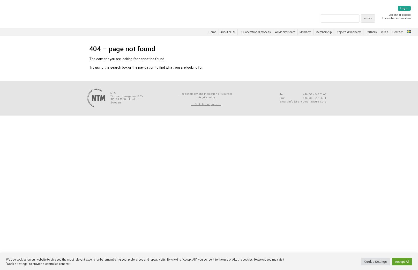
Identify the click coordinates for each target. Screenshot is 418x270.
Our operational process (255, 32)
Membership (324, 32)
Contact (397, 32)
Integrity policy (206, 97)
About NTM (227, 32)
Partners (371, 32)
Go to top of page (206, 104)
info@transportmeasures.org (307, 101)
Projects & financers (349, 32)
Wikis (384, 32)
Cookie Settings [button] (375, 261)
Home (212, 32)
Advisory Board (285, 32)
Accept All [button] (402, 261)
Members (305, 32)
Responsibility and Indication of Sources (206, 93)
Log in (404, 8)
